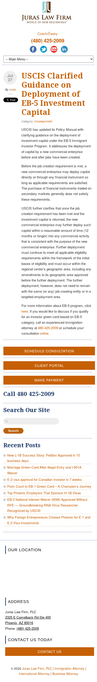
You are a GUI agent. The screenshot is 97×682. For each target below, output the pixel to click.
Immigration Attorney (69, 668)
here (24, 311)
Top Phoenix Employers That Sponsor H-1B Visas (44, 492)
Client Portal (49, 365)
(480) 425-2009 (47, 40)
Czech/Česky (47, 33)
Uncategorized (43, 121)
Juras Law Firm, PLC (37, 668)
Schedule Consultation (49, 350)
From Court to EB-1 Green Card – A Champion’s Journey (49, 486)
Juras (12, 89)
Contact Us (50, 651)
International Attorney (34, 673)
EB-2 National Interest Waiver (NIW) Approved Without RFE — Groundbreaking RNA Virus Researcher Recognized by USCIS (47, 505)
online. (44, 333)
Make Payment (49, 380)
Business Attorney (65, 673)
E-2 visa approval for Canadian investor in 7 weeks (44, 479)
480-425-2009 (48, 327)
